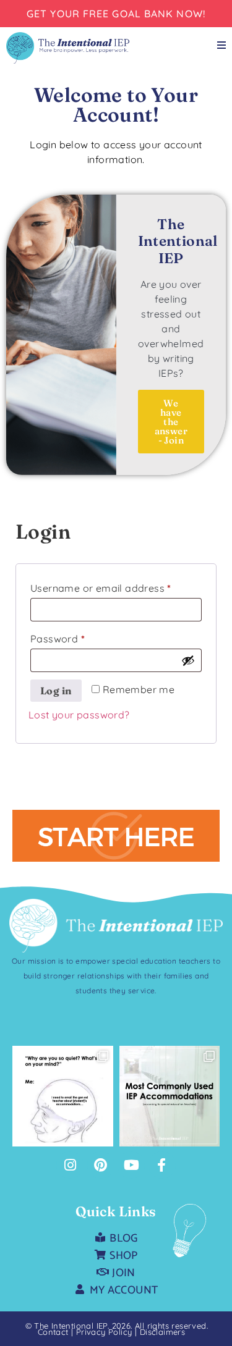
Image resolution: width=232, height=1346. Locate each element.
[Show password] (188, 660)
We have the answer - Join (171, 421)
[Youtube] (131, 1165)
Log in (56, 690)
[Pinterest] (100, 1165)
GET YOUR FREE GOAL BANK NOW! (116, 13)
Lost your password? (79, 715)
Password (78, 637)
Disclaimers (162, 1332)
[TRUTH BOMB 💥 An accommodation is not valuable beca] (169, 1096)
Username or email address (116, 586)
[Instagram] (70, 1165)
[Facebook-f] (162, 1165)
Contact (53, 1332)
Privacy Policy (105, 1332)
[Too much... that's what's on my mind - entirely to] (62, 1096)
